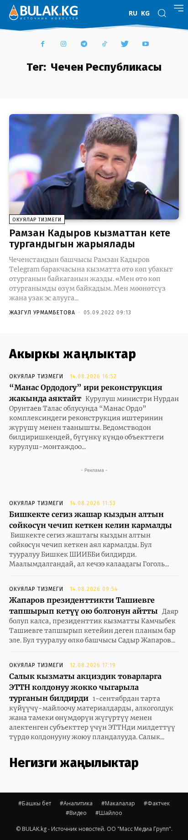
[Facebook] (43, 44)
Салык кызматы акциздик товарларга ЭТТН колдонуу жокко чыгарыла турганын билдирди (85, 687)
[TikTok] (104, 44)
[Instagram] (63, 44)
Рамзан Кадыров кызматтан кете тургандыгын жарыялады (89, 238)
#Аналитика (76, 803)
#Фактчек (157, 803)
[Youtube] (145, 44)
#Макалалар (118, 803)
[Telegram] (84, 44)
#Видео (76, 813)
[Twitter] (125, 44)
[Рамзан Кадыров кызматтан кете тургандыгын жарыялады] (94, 166)
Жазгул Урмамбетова (42, 312)
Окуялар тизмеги (37, 220)
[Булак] (43, 12)
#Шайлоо (108, 813)
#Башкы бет (34, 803)
